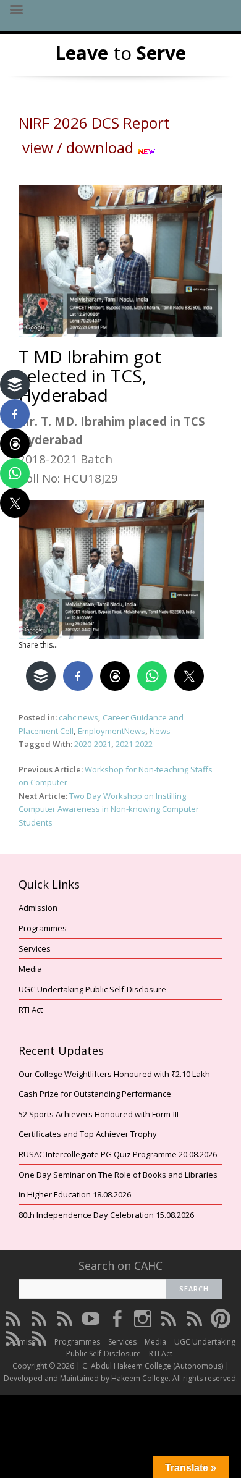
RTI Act (31, 1009)
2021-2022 (134, 744)
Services (35, 948)
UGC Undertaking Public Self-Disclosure (92, 989)
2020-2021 (92, 744)
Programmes (43, 928)
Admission (38, 907)
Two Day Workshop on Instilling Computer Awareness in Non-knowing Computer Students (109, 809)
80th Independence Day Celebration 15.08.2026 (106, 1214)
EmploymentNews (111, 731)
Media (30, 968)
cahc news (78, 717)
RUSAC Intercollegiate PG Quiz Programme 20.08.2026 (118, 1154)
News (160, 731)
